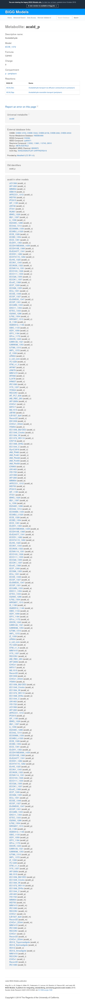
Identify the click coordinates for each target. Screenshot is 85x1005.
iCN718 (13, 440)
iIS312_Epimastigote (18, 944)
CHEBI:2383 (55, 133)
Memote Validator (44, 17)
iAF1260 (13, 186)
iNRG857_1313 (16, 319)
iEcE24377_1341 (17, 251)
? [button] (37, 106)
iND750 (13, 197)
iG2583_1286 (15, 313)
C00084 (27, 138)
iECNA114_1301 (17, 268)
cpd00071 (27, 140)
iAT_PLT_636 (15, 395)
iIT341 (12, 208)
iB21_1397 (14, 217)
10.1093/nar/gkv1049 (45, 990)
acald (11, 118)
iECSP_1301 (15, 302)
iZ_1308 (13, 353)
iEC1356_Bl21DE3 (18, 429)
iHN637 (13, 381)
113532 (30, 143)
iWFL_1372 (14, 350)
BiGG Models (17, 11)
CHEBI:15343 (32, 133)
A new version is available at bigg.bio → (42, 6)
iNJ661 (12, 211)
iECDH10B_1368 (17, 248)
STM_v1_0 (14, 364)
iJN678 (12, 370)
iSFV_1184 (14, 333)
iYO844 (12, 389)
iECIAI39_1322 (16, 265)
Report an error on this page (21, 106)
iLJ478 (12, 378)
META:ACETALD (22, 145)
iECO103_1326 (16, 271)
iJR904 (12, 355)
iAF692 (12, 375)
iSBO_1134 (14, 327)
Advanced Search (19, 17)
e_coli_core (14, 358)
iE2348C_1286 (16, 222)
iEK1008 (13, 421)
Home (10, 17)
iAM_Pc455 (14, 460)
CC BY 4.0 (30, 155)
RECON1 (13, 392)
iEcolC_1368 (15, 282)
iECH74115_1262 (17, 256)
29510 (49, 143)
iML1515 (13, 409)
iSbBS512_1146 (17, 324)
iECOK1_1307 (16, 279)
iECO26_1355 (16, 276)
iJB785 (12, 412)
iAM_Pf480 (14, 452)
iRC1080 (13, 384)
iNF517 (12, 406)
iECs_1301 (14, 290)
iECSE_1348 (15, 293)
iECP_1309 (14, 285)
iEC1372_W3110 (17, 438)
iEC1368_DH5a (16, 443)
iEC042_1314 (15, 225)
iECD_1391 (14, 239)
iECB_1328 (14, 234)
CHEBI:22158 (44, 133)
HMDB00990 (38, 135)
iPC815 (12, 200)
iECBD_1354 (15, 236)
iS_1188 (13, 321)
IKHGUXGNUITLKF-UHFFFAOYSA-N (32, 150)
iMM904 (13, 188)
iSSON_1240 (15, 338)
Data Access (31, 17)
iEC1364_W (15, 435)
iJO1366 (13, 183)
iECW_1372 (10, 46)
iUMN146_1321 (16, 341)
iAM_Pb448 (14, 457)
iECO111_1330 (16, 273)
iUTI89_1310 (15, 347)
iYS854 (12, 426)
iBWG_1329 (15, 214)
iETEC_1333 (15, 310)
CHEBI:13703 (21, 133)
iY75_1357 (14, 387)
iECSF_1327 (15, 296)
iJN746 (12, 205)
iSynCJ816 (14, 449)
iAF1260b (14, 401)
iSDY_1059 (14, 330)
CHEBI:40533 (66, 133)
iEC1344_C (14, 446)
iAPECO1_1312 (16, 194)
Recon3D (13, 418)
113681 (36, 143)
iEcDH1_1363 (15, 242)
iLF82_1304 (15, 316)
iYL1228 (13, 361)
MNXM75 (35, 148)
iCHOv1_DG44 (16, 423)
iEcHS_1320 (15, 259)
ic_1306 (13, 219)
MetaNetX (21, 155)
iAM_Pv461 (14, 455)
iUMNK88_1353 (16, 344)
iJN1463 (13, 469)
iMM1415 (13, 372)
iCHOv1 (13, 404)
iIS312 (12, 947)
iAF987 (12, 367)
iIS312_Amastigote (18, 950)
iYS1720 (13, 472)
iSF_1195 (14, 202)
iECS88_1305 (15, 288)
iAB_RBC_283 (16, 398)
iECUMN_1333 (16, 304)
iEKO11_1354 (15, 307)
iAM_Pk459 (14, 463)
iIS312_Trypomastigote (19, 942)
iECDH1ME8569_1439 (19, 245)
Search (76, 18)
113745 (43, 143)
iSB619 (12, 191)
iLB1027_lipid (15, 415)
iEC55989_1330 (16, 228)
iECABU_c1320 (16, 231)
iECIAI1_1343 (15, 262)
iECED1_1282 (16, 254)
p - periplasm (11, 73)
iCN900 (13, 466)
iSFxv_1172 (15, 336)
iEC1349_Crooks (17, 432)
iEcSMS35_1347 (17, 299)
